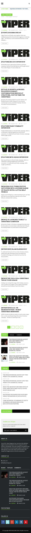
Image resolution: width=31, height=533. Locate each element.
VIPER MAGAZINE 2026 (14, 530)
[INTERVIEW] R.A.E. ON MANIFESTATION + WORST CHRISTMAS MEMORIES (11, 309)
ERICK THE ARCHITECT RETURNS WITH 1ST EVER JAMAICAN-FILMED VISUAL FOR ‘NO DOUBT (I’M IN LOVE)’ (19, 358)
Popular (12, 334)
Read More (4, 43)
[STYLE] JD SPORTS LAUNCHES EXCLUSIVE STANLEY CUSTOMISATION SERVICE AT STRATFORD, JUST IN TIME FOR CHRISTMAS (13, 93)
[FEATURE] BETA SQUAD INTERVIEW (14, 157)
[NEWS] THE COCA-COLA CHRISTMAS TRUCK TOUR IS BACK (15, 279)
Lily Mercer (4, 30)
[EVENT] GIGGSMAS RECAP (11, 33)
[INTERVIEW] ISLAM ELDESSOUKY (14, 249)
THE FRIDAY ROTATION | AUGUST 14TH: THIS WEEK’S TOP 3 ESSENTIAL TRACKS (18, 349)
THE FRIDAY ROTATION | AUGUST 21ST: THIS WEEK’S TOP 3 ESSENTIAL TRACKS (18, 341)
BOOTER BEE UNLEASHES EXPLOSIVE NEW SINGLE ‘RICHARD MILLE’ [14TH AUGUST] (19, 500)
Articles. (3, 22)
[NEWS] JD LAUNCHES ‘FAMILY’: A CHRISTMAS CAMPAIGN (14, 220)
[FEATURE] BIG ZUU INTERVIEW (13, 62)
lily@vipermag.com (6, 463)
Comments (19, 334)
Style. (3, 78)
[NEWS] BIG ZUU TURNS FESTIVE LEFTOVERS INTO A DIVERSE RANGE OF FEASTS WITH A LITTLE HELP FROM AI (14, 189)
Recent (4, 335)
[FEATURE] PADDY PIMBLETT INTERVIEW (12, 127)
